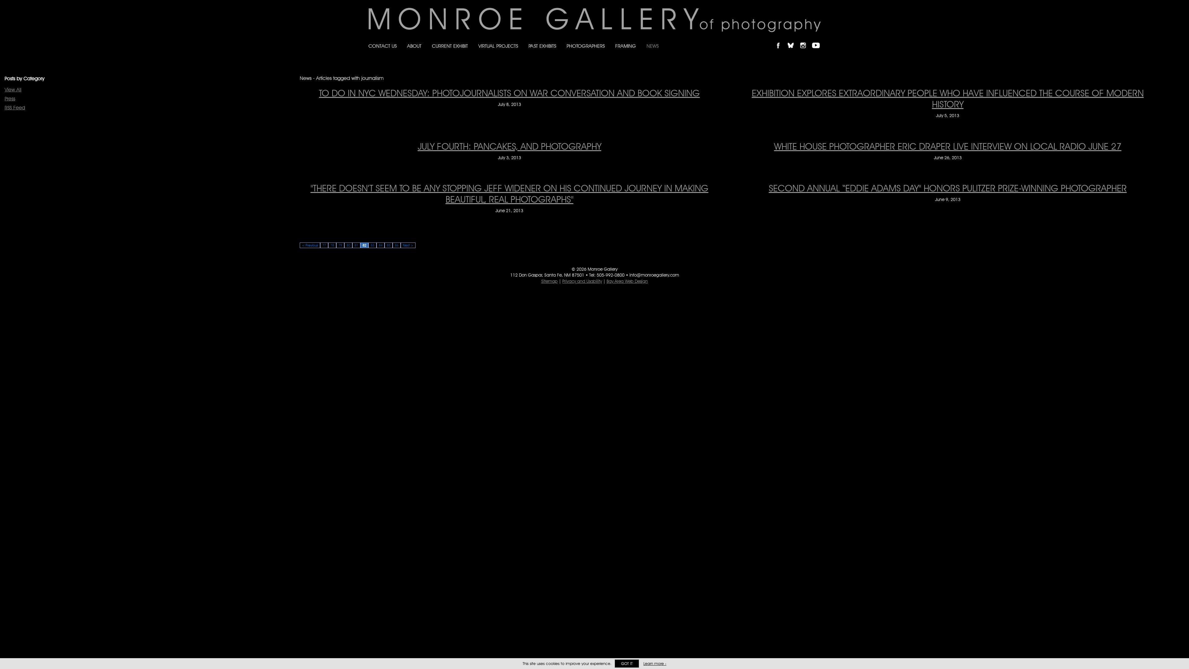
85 (388, 245)
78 (332, 245)
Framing (625, 46)
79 (340, 245)
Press (10, 99)
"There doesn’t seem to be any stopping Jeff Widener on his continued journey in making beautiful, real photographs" (509, 193)
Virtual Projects (498, 46)
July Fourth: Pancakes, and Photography (509, 146)
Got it (627, 663)
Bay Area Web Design (627, 281)
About (414, 46)
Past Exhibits (542, 46)
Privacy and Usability (582, 281)
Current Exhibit (450, 46)
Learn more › (654, 663)
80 (348, 245)
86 (397, 245)
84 (380, 245)
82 (364, 245)
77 (324, 245)
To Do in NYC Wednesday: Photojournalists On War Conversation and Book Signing (509, 92)
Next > (408, 245)
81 (356, 245)
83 (372, 245)
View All (13, 90)
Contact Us (382, 46)
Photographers (586, 46)
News (653, 46)
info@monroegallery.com (654, 275)
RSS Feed (15, 108)
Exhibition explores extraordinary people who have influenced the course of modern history (948, 98)
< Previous (310, 245)
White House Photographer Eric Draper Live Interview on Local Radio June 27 (947, 146)
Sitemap (549, 281)
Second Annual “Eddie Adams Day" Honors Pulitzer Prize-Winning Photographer (948, 188)
